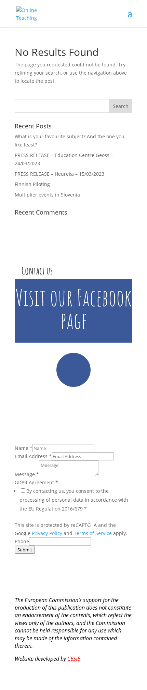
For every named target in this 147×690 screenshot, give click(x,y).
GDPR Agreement (36, 482)
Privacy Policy (47, 533)
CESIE (73, 658)
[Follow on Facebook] (73, 370)
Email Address (33, 456)
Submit (24, 550)
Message (27, 474)
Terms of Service (93, 533)
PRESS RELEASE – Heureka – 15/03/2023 (59, 174)
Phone (22, 541)
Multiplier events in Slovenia (47, 194)
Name (23, 448)
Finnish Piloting (32, 184)
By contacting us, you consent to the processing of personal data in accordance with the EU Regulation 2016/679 (73, 500)
